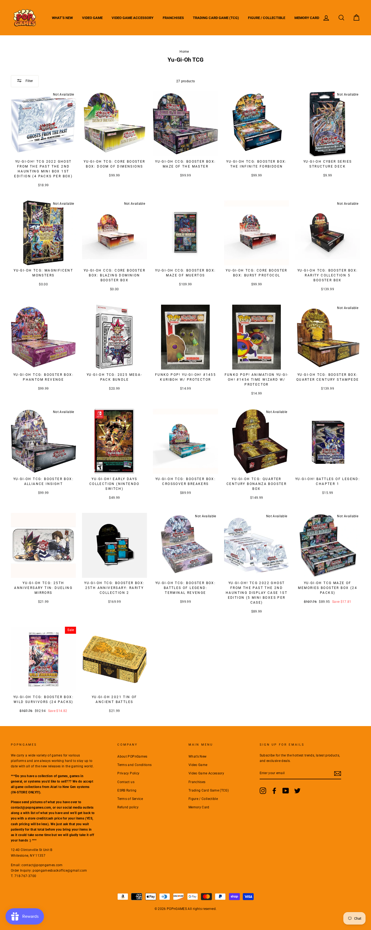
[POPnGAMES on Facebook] (274, 790)
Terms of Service (130, 799)
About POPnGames (132, 756)
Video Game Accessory (132, 18)
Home (184, 51)
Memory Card (306, 18)
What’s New (62, 18)
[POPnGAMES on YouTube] (285, 790)
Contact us (125, 782)
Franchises (173, 18)
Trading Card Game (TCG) (216, 18)
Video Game (92, 18)
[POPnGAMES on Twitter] (297, 790)
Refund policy (128, 807)
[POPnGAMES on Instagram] (263, 790)
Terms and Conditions (134, 765)
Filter (29, 81)
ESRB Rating (126, 790)
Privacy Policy (128, 773)
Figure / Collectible (266, 18)
